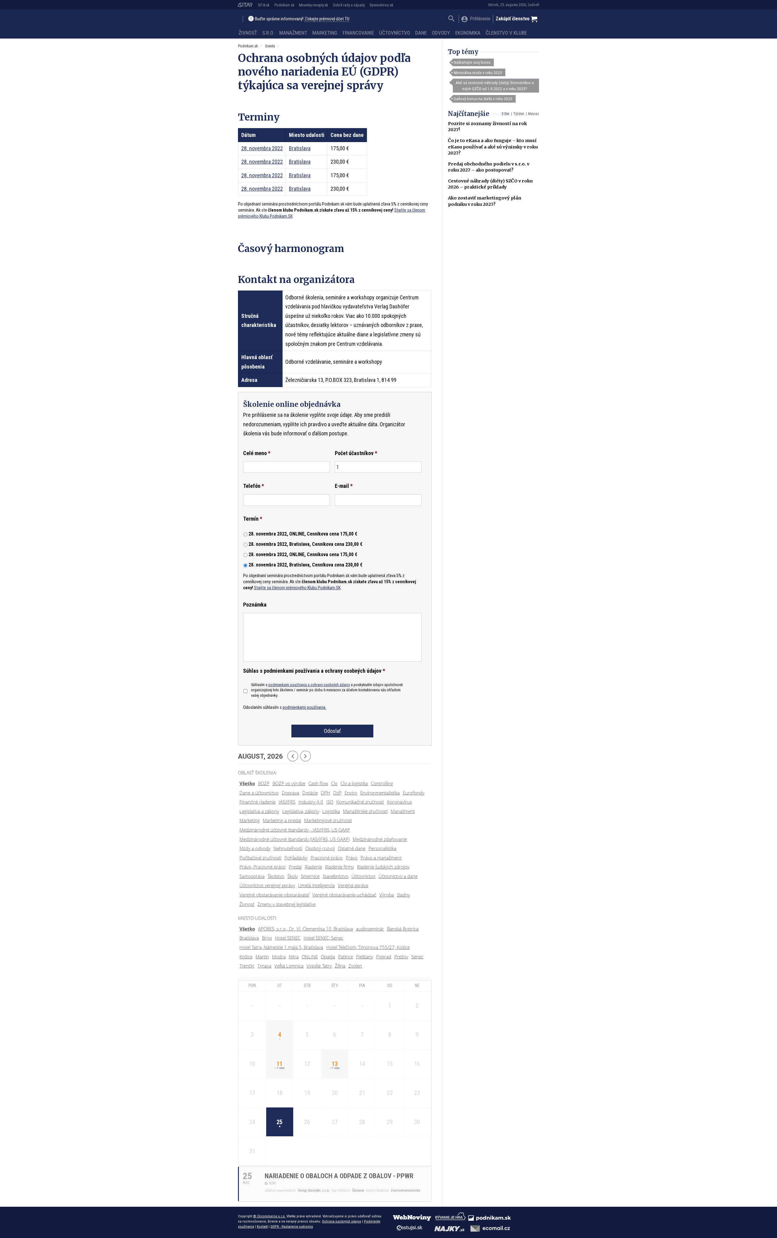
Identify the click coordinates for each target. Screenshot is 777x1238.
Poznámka (254, 604)
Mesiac (533, 114)
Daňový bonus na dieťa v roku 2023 (483, 98)
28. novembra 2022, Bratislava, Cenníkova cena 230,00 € (305, 544)
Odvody (441, 33)
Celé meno (256, 453)
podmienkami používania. (304, 707)
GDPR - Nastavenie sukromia (291, 1226)
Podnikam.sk (284, 5)
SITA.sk (264, 5)
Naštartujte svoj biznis (472, 62)
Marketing (324, 33)
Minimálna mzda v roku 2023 (478, 72)
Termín (252, 518)
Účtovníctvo (394, 33)
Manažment (293, 33)
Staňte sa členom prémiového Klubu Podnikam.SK (297, 587)
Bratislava (299, 148)
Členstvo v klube (506, 33)
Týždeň (518, 114)
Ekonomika (467, 33)
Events (270, 46)
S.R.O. (268, 33)
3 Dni (505, 114)
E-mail (344, 486)
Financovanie (358, 33)
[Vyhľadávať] (451, 19)
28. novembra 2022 (262, 148)
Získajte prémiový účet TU (326, 19)
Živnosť (248, 33)
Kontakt (262, 1226)
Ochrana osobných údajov (341, 1221)
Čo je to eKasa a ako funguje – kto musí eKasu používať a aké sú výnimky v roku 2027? (493, 146)
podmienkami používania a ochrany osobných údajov (309, 684)
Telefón (253, 486)
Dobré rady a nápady (349, 5)
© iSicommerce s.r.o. (269, 1216)
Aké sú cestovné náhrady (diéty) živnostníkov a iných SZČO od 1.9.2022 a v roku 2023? (495, 85)
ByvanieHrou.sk (381, 5)
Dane (421, 33)
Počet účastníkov (356, 453)
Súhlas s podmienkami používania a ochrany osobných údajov (314, 671)
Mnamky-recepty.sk (313, 5)
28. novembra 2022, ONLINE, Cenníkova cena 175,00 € (303, 534)
